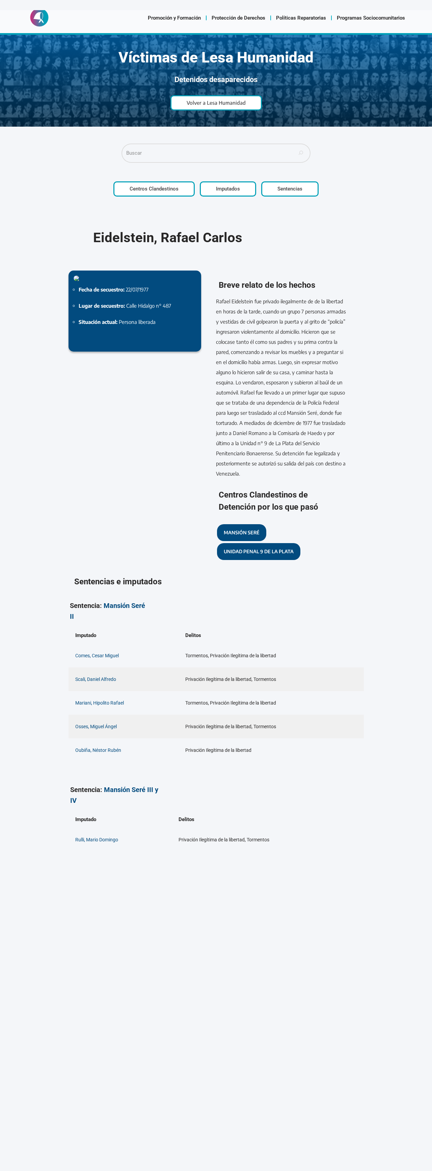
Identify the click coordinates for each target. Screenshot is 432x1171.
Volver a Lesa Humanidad (216, 103)
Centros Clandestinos (154, 189)
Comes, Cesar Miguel (97, 655)
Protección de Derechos (238, 18)
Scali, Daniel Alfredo (95, 679)
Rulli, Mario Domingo (96, 839)
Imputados (228, 189)
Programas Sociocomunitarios (371, 18)
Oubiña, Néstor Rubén (98, 750)
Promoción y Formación (174, 18)
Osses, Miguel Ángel (96, 726)
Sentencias (289, 189)
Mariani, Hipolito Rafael (99, 703)
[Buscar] (301, 153)
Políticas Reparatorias (301, 18)
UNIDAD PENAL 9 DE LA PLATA (259, 551)
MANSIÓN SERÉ (242, 532)
